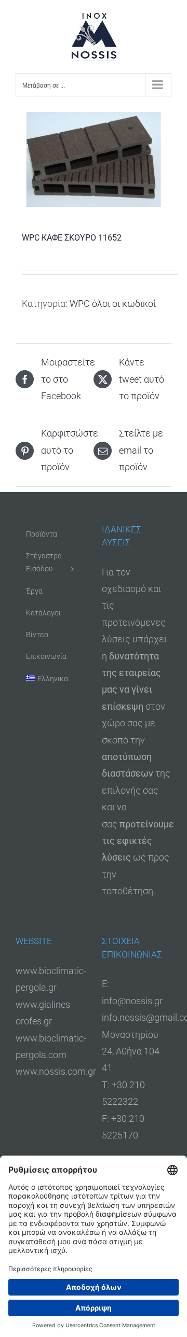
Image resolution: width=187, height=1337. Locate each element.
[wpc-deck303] (93, 159)
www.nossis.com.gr (56, 1071)
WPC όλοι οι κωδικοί (113, 303)
